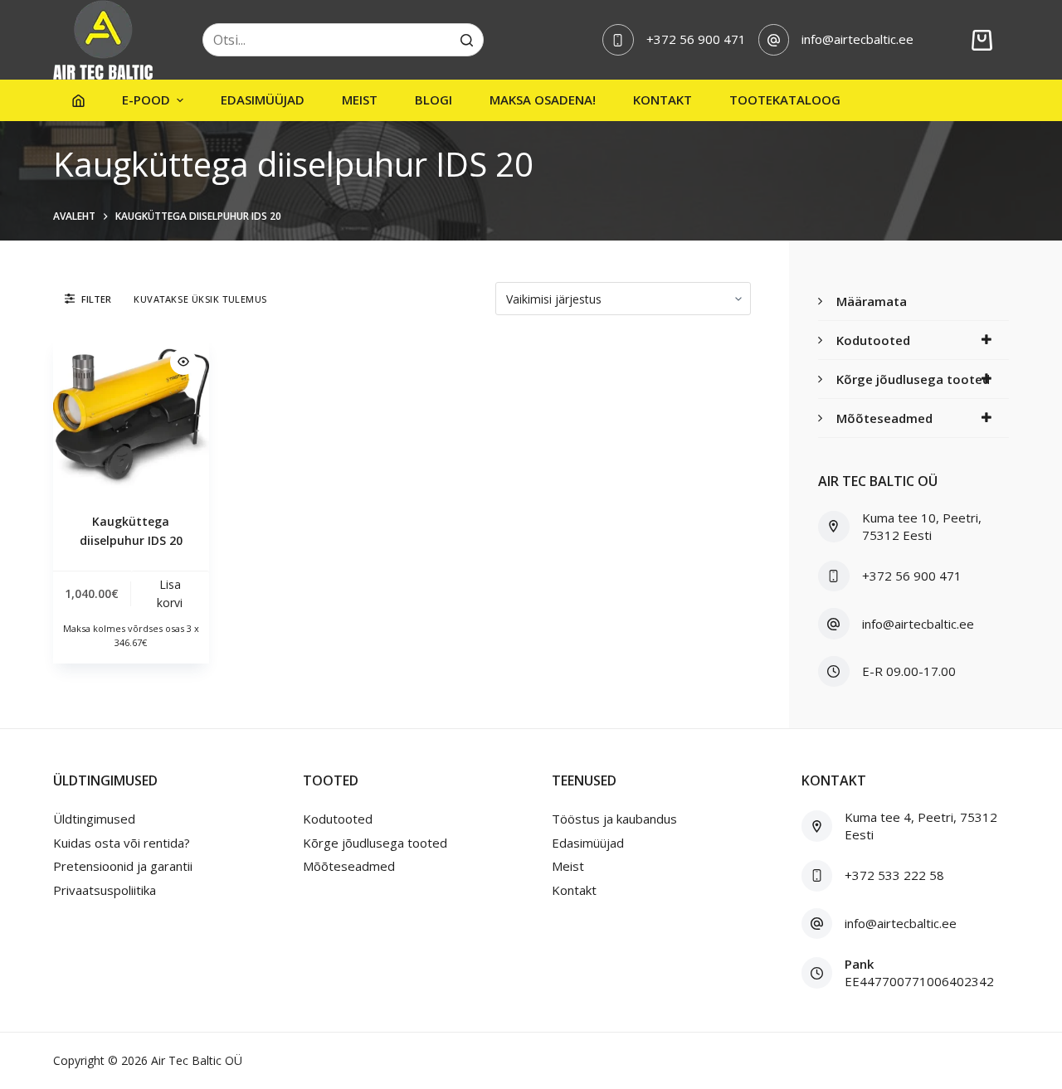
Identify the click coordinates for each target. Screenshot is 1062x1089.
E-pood (146, 99)
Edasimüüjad (262, 99)
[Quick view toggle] (183, 361)
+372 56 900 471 (696, 39)
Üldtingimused (94, 818)
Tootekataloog (784, 99)
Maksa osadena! (543, 99)
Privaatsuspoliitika (104, 890)
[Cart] (982, 40)
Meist (360, 99)
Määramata (871, 301)
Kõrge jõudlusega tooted (913, 379)
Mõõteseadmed (884, 418)
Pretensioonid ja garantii (122, 866)
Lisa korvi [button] (170, 593)
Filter (96, 299)
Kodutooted (873, 340)
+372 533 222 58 (894, 875)
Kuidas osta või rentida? (121, 842)
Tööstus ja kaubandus (614, 818)
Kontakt (662, 99)
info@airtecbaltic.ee (857, 39)
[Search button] (467, 39)
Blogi (433, 99)
